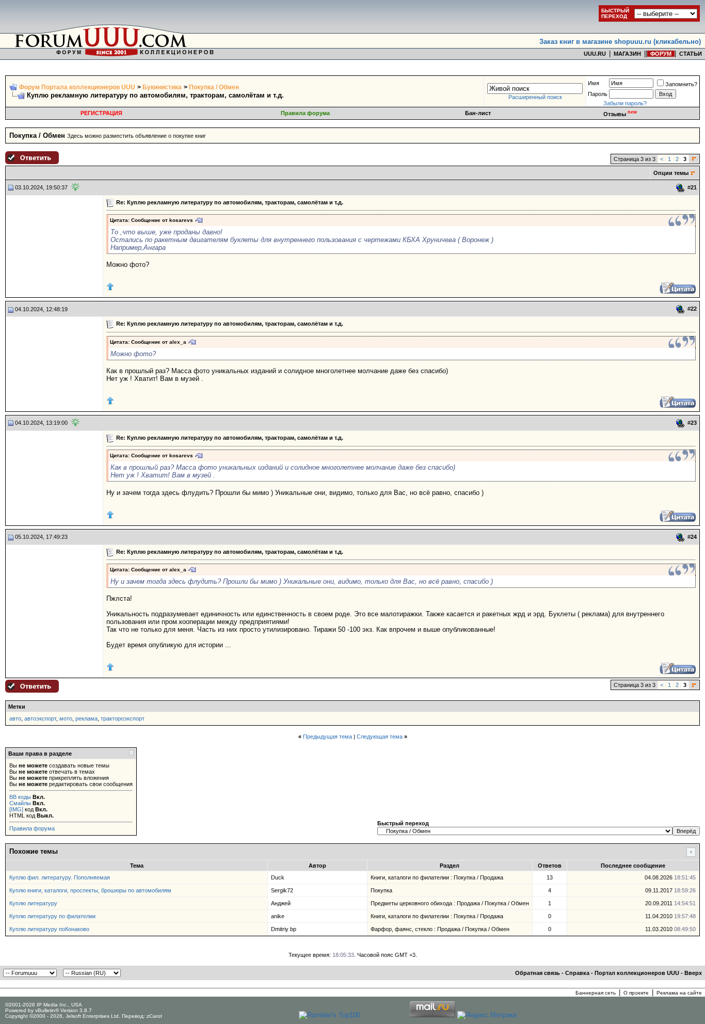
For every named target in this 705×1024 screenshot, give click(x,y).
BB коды (20, 797)
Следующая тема (380, 736)
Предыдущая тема (327, 736)
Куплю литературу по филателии (52, 916)
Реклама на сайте (679, 993)
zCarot (154, 1016)
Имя (593, 83)
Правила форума (305, 113)
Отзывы (620, 114)
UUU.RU (595, 54)
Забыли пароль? (625, 103)
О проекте (636, 993)
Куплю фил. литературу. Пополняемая (59, 877)
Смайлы (20, 803)
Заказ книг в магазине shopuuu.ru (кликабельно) (620, 41)
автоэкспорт (40, 718)
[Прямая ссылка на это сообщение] (680, 188)
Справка (577, 973)
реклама (86, 718)
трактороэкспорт (123, 718)
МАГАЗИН (627, 54)
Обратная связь (537, 973)
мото (65, 718)
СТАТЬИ (690, 54)
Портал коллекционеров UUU (637, 973)
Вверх (693, 973)
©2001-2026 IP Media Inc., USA (43, 1004)
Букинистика (162, 87)
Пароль (597, 94)
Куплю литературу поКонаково (49, 929)
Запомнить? (681, 84)
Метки (16, 706)
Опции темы (670, 173)
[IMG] (16, 809)
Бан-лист (478, 113)
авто (15, 718)
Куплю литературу (33, 903)
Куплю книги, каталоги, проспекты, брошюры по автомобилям (90, 890)
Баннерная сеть (595, 993)
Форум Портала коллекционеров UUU (77, 87)
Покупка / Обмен (214, 87)
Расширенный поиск (535, 97)
